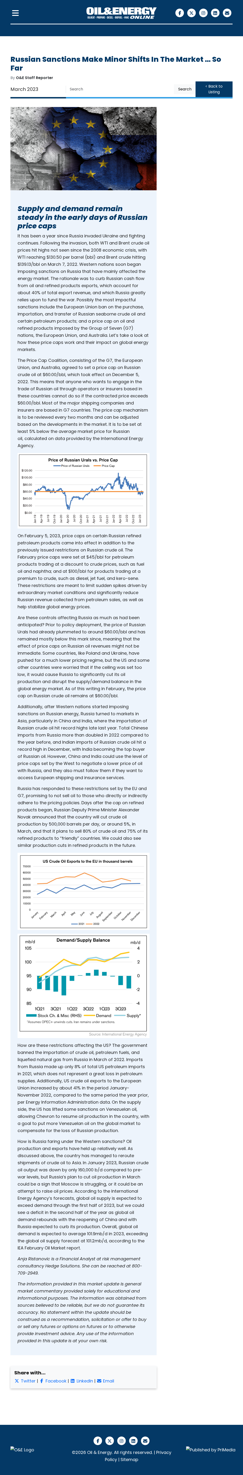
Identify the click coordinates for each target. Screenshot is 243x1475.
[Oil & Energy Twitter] (192, 13)
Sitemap (129, 1459)
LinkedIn (84, 1381)
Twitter (28, 1381)
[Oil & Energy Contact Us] (227, 13)
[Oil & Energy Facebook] (180, 13)
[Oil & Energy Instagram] (204, 13)
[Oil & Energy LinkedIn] (216, 13)
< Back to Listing (214, 89)
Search (185, 89)
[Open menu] (15, 13)
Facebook (55, 1381)
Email (108, 1381)
